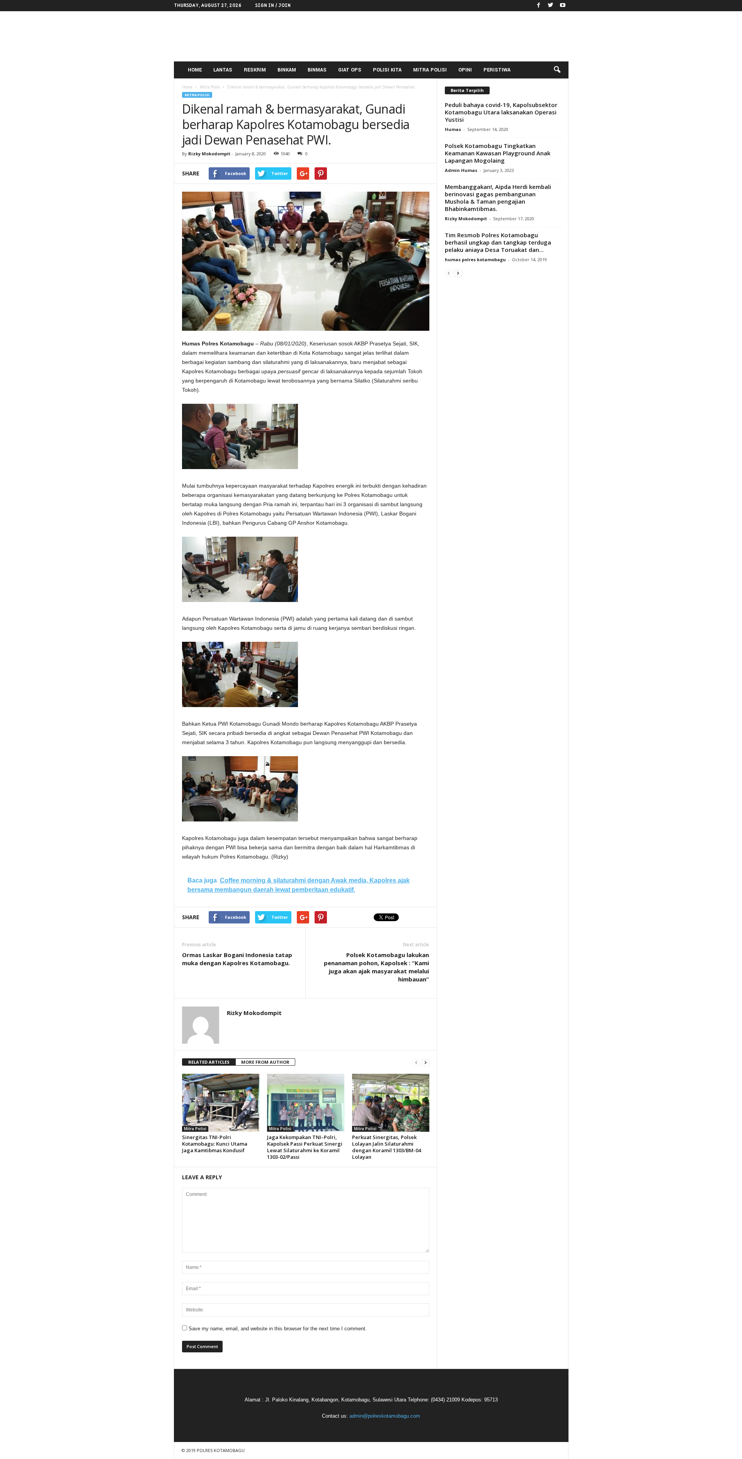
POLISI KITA (387, 69)
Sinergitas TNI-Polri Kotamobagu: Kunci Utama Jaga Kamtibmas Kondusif (214, 1144)
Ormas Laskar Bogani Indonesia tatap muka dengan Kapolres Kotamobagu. (237, 959)
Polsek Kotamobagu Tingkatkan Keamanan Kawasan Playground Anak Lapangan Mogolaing (497, 153)
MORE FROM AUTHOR (265, 1062)
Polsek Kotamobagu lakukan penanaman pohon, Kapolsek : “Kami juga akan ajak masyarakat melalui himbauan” (376, 967)
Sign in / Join (273, 5)
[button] (556, 69)
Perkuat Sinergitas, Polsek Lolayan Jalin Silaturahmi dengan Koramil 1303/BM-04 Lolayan (386, 1147)
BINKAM (286, 69)
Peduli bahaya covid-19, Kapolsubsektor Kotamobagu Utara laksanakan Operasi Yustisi (501, 112)
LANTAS (222, 69)
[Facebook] (538, 5)
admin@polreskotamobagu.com (384, 1416)
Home (187, 87)
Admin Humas (461, 170)
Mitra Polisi (197, 94)
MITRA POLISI (430, 69)
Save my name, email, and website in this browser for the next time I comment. (278, 1328)
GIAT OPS (349, 69)
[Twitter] (550, 5)
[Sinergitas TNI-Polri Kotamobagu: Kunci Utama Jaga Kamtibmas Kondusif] (220, 1103)
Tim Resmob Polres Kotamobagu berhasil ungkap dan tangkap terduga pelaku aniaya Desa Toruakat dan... (498, 242)
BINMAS (317, 69)
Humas (453, 129)
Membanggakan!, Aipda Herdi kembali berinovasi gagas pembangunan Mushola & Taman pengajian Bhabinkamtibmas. (498, 198)
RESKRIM (255, 69)
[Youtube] (562, 5)
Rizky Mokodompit (209, 153)
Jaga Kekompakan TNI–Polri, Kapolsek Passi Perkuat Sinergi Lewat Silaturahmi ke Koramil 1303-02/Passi (304, 1147)
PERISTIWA (497, 69)
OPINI (465, 69)
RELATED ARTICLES (209, 1062)
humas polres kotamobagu (475, 259)
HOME (195, 69)
